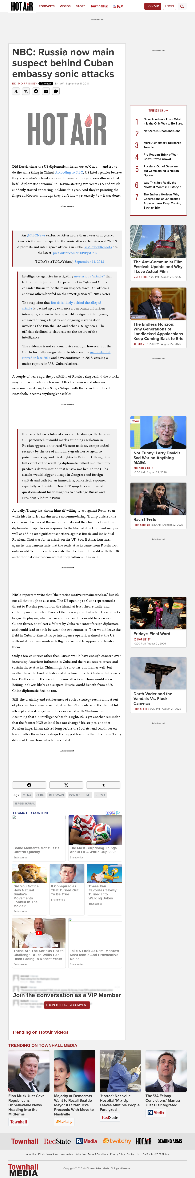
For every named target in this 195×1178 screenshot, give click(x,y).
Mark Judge (140, 277)
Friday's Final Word (151, 633)
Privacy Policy (117, 1154)
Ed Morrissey (25, 83)
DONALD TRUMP (79, 795)
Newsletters (67, 1154)
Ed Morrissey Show (48, 1154)
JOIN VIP (153, 6)
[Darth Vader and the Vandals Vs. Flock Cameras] (158, 673)
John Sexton (141, 709)
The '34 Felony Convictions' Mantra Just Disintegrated (162, 1100)
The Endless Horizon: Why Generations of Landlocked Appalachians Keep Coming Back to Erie (158, 331)
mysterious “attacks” (89, 276)
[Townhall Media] (23, 1169)
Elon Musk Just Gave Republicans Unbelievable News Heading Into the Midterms (26, 1105)
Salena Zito (141, 344)
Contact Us (133, 1154)
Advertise (80, 1154)
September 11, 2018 (89, 261)
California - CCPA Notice (156, 1154)
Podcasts (47, 6)
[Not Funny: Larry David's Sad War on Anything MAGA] (158, 432)
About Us (31, 1154)
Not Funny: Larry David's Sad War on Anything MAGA (157, 458)
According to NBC (69, 172)
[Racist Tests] (158, 499)
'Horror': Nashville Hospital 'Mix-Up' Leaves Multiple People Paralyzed (120, 1103)
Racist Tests (144, 519)
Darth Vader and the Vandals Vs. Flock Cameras (152, 698)
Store (80, 6)
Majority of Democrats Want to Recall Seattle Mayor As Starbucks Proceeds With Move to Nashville (74, 1105)
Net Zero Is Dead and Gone (162, 131)
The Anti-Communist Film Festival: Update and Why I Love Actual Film (158, 267)
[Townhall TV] (102, 6)
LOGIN (169, 6)
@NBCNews (36, 235)
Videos (65, 6)
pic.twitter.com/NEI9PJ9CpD (75, 252)
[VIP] (120, 6)
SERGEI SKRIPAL (24, 803)
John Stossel (142, 525)
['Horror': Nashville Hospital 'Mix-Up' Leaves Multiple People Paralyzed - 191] (120, 1071)
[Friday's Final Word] (158, 613)
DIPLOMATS (56, 795)
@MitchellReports (98, 246)
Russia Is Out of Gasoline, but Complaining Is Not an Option (161, 171)
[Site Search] (182, 6)
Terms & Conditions (98, 1154)
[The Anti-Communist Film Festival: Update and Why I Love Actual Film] (158, 241)
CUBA (40, 795)
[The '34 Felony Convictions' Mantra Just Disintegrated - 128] (166, 1071)
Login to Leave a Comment (67, 1005)
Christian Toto (143, 468)
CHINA (27, 795)
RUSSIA (100, 795)
